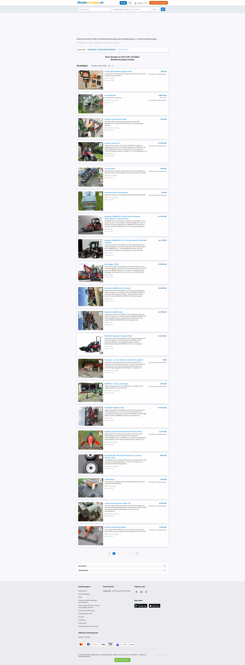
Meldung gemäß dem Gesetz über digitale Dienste (89, 606)
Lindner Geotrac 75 (112, 143)
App (124, 3)
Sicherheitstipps (84, 594)
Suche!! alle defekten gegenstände (118, 71)
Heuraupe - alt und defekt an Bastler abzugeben (124, 360)
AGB (80, 597)
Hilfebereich (82, 591)
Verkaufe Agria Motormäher (116, 119)
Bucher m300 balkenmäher (115, 527)
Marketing (82, 620)
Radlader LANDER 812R (113, 312)
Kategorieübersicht (85, 614)
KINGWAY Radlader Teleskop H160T (119, 336)
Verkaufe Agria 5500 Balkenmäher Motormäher (123, 432)
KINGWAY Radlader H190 (114, 408)
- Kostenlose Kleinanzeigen (117, 591)
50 (113, 66)
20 (109, 66)
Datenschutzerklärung (86, 611)
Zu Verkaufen (110, 169)
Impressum (82, 623)
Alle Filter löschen (123, 49)
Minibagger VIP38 (112, 264)
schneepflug (109, 479)
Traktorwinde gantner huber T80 (118, 503)
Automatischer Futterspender (116, 192)
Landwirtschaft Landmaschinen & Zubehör (101, 50)
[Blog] (146, 592)
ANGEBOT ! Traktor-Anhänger (116, 384)
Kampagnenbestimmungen (88, 626)
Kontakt (81, 617)
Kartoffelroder (110, 95)
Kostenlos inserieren (159, 3)
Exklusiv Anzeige (84, 637)
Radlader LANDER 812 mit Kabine (118, 288)
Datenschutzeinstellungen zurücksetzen (87, 601)
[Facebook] (136, 592)
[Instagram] (141, 592)
